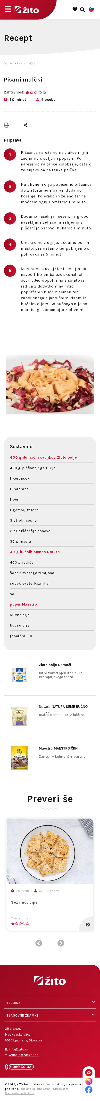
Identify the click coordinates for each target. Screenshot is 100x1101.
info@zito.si (18, 1049)
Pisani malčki (26, 63)
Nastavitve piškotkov (19, 1093)
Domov (8, 63)
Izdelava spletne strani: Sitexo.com (44, 1089)
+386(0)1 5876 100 (24, 1055)
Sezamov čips (24, 902)
